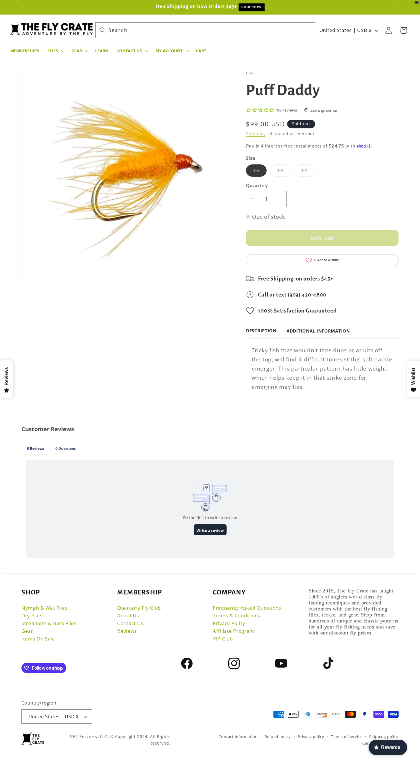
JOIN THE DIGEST (210, 411)
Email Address (204, 403)
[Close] (222, 373)
